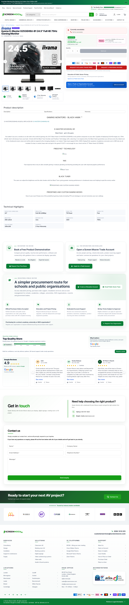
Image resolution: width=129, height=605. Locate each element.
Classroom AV (39, 545)
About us (8, 8)
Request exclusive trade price (81, 67)
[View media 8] (57, 89)
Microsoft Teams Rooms (74, 554)
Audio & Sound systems (42, 562)
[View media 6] (42, 89)
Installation (7, 551)
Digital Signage (9, 20)
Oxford (34, 575)
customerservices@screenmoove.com (109, 534)
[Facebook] (9, 594)
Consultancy (7, 545)
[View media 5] (35, 89)
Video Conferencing (60, 20)
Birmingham (7, 575)
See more (39, 379)
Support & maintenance (10, 554)
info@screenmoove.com (87, 416)
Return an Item (102, 562)
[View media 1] (5, 89)
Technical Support (27, 8)
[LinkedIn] (17, 594)
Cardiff (34, 572)
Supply (5, 556)
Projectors (85, 20)
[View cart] (125, 14)
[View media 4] (28, 89)
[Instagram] (13, 594)
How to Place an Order (104, 556)
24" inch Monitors (10, 25)
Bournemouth (36, 581)
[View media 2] (13, 89)
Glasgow (34, 587)
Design (6, 548)
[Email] (5, 594)
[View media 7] (50, 89)
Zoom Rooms (71, 556)
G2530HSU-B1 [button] (7, 36)
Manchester (7, 578)
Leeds (5, 581)
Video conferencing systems (43, 556)
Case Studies (102, 554)
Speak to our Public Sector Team (76, 78)
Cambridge (7, 587)
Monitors (74, 20)
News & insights (102, 551)
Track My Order (38, 8)
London (6, 572)
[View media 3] (20, 89)
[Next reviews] (123, 371)
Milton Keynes (36, 584)
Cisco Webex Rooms (73, 548)
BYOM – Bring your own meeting (76, 545)
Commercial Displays (25, 20)
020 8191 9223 (85, 412)
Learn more (111, 40)
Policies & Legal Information (114, 601)
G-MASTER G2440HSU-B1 (41, 121)
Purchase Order (102, 559)
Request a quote (120, 351)
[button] (96, 56)
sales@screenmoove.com (69, 581)
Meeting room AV (40, 548)
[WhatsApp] (21, 594)
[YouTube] (25, 594)
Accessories (97, 20)
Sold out (103, 51)
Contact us (58, 8)
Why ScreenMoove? (49, 8)
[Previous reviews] (32, 371)
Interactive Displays (43, 20)
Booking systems (40, 551)
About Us (100, 545)
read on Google (20, 366)
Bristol (5, 584)
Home (2, 25)
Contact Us (120, 20)
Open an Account (17, 8)
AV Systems (109, 20)
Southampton (36, 578)
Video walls (38, 559)
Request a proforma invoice (111, 67)
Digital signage (39, 554)
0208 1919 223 (19, 3)
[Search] (91, 15)
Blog (3, 8)
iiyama (21, 36)
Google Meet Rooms (73, 551)
